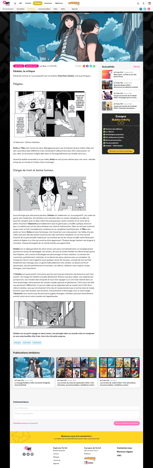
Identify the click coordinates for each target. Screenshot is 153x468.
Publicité (87, 454)
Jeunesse (56, 460)
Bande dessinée (59, 451)
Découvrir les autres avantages (121, 151)
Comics (56, 454)
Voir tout (137, 66)
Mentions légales (125, 451)
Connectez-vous (19, 423)
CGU (119, 455)
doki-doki (26, 343)
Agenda (75, 9)
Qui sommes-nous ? (91, 451)
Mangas (56, 457)
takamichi (37, 343)
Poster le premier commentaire (127, 423)
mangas (17, 343)
